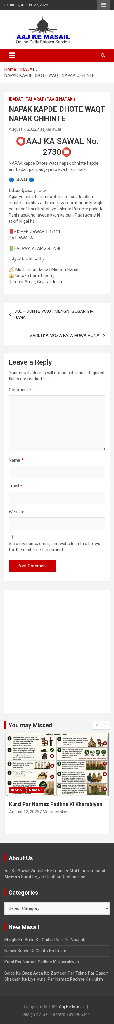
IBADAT (16, 99)
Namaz (35, 790)
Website (16, 511)
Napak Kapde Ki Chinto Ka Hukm (35, 950)
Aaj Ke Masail (71, 1006)
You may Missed (30, 725)
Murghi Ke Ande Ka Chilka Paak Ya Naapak (44, 939)
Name (16, 460)
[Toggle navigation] (12, 55)
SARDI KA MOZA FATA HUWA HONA (64, 335)
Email (15, 486)
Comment (20, 389)
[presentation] (97, 725)
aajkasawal (50, 129)
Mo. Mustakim (56, 812)
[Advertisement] (57, 651)
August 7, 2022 (23, 129)
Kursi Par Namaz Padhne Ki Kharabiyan (55, 804)
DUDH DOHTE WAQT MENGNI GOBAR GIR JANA (54, 314)
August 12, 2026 (24, 812)
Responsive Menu (103, 5)
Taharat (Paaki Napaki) (50, 99)
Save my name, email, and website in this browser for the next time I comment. (56, 546)
